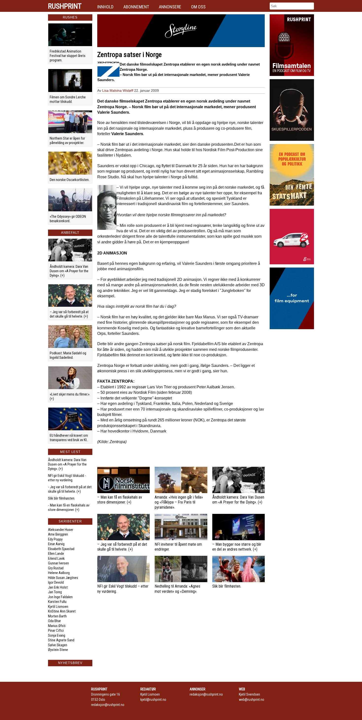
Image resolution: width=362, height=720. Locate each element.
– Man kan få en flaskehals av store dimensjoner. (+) (119, 500)
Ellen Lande (56, 553)
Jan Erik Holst (58, 587)
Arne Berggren (58, 534)
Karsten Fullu (57, 601)
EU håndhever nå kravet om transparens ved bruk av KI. (69, 437)
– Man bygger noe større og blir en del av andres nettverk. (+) (236, 547)
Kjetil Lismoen (58, 606)
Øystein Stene (58, 650)
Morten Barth (57, 616)
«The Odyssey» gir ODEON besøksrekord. (68, 218)
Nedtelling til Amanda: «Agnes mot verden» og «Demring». (177, 589)
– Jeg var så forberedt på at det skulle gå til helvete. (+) (69, 314)
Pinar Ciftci (56, 630)
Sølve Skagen (57, 645)
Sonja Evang (56, 635)
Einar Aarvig (56, 544)
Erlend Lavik (56, 558)
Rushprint (65, 6)
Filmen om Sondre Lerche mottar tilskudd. (68, 99)
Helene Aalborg (59, 573)
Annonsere (170, 6)
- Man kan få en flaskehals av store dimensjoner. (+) (68, 507)
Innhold (105, 6)
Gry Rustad (56, 568)
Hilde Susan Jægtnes (63, 578)
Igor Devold (56, 582)
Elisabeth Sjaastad (61, 549)
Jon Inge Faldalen (60, 597)
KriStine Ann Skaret (62, 611)
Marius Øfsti (57, 626)
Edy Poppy (55, 539)
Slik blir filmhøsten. (61, 498)
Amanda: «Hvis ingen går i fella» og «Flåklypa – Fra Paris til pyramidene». (179, 502)
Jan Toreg (55, 592)
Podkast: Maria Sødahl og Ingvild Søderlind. (68, 355)
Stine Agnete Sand (61, 640)
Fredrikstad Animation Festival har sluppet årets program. (67, 55)
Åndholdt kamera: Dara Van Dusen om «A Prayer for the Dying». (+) (69, 271)
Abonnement (136, 6)
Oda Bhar (54, 621)
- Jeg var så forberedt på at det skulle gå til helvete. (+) (70, 489)
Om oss (198, 6)
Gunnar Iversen (58, 563)
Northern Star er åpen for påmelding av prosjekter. (67, 140)
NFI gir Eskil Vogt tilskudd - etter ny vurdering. (67, 477)
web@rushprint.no (251, 700)
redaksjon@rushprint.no (107, 705)
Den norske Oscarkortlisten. (69, 180)
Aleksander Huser (60, 529)
